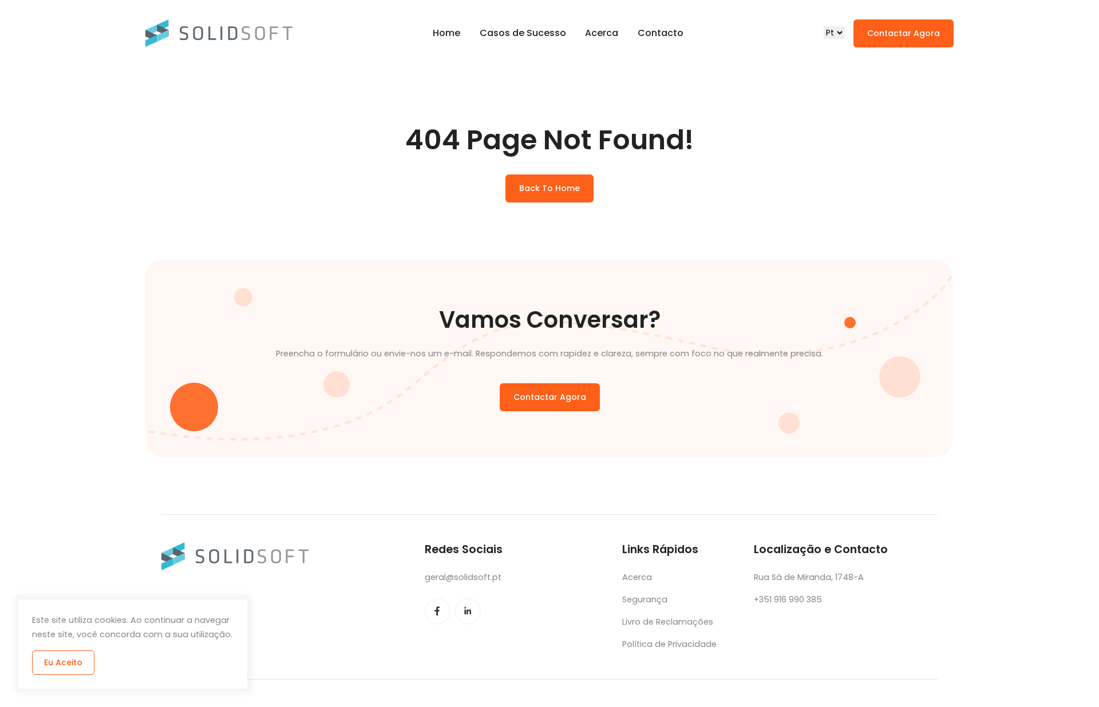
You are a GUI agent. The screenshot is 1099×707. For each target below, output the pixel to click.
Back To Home (549, 188)
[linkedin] (468, 611)
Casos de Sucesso (523, 32)
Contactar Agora (903, 33)
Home (446, 32)
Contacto (660, 32)
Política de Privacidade (669, 644)
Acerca (601, 32)
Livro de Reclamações (667, 621)
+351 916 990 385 (788, 599)
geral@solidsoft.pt (463, 577)
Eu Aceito (63, 662)
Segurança (644, 599)
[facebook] (437, 611)
